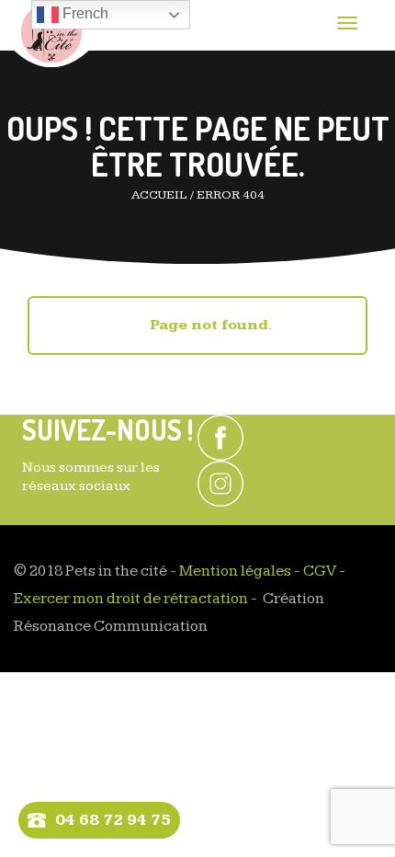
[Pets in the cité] (51, 33)
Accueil (159, 195)
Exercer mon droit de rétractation (131, 598)
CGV (319, 571)
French (83, 13)
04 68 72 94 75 (113, 819)
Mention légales (235, 571)
